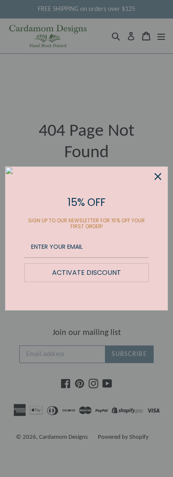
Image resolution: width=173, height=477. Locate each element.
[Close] (158, 176)
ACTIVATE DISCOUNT (86, 272)
